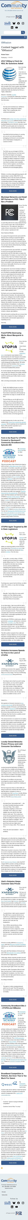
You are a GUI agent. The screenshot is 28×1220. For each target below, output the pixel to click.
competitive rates (11, 622)
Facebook (18, 23)
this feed (6, 509)
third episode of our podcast (14, 952)
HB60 (21, 550)
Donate (7, 23)
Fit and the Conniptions (12, 514)
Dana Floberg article (16, 796)
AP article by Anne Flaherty (10, 862)
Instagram (23, 23)
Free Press (15, 793)
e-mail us (7, 500)
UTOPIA (8, 552)
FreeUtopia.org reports (16, 548)
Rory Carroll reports (6, 901)
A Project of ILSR (10, 16)
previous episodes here (20, 509)
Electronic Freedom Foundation (18, 944)
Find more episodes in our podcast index (14, 512)
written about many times (15, 466)
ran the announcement (7, 674)
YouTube (17, 28)
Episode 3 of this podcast (13, 496)
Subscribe (4, 1195)
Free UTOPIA (16, 477)
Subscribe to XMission (1, 1168)
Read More (13, 191)
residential (10, 621)
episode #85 (15, 365)
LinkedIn (12, 28)
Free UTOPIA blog (17, 1156)
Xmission (22, 364)
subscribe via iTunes (6, 1057)
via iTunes (7, 507)
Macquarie (21, 360)
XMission (9, 478)
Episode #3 (12, 708)
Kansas (21, 537)
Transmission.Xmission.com (13, 1045)
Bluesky (14, 23)
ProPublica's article (13, 122)
